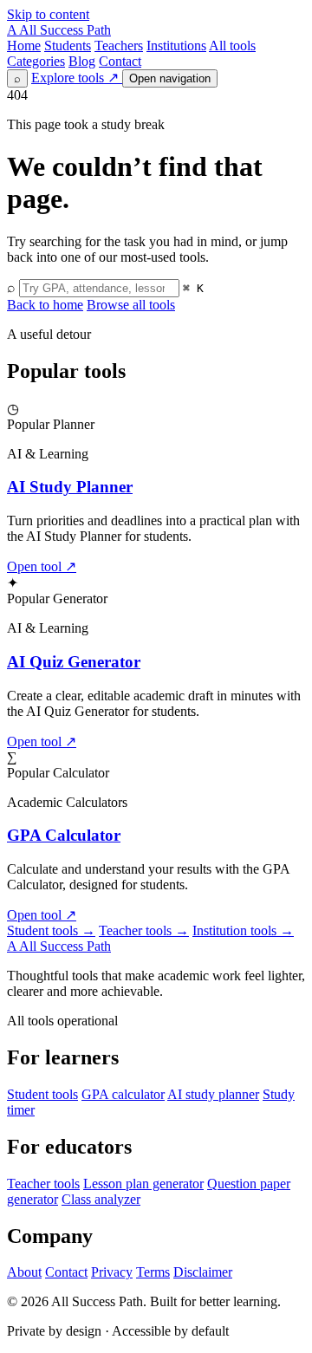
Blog (81, 61)
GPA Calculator (63, 835)
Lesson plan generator (143, 1183)
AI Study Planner (70, 487)
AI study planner (213, 1094)
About (24, 1272)
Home (24, 45)
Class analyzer (101, 1199)
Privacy (112, 1272)
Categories (36, 61)
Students (67, 45)
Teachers (118, 45)
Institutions (176, 45)
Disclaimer (202, 1272)
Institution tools (243, 930)
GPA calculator (123, 1094)
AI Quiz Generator (73, 662)
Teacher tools (144, 930)
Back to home (45, 304)
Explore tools (75, 77)
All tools (232, 45)
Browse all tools (131, 304)
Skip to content (48, 14)
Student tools (51, 930)
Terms (153, 1272)
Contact (120, 61)
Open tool (41, 566)
